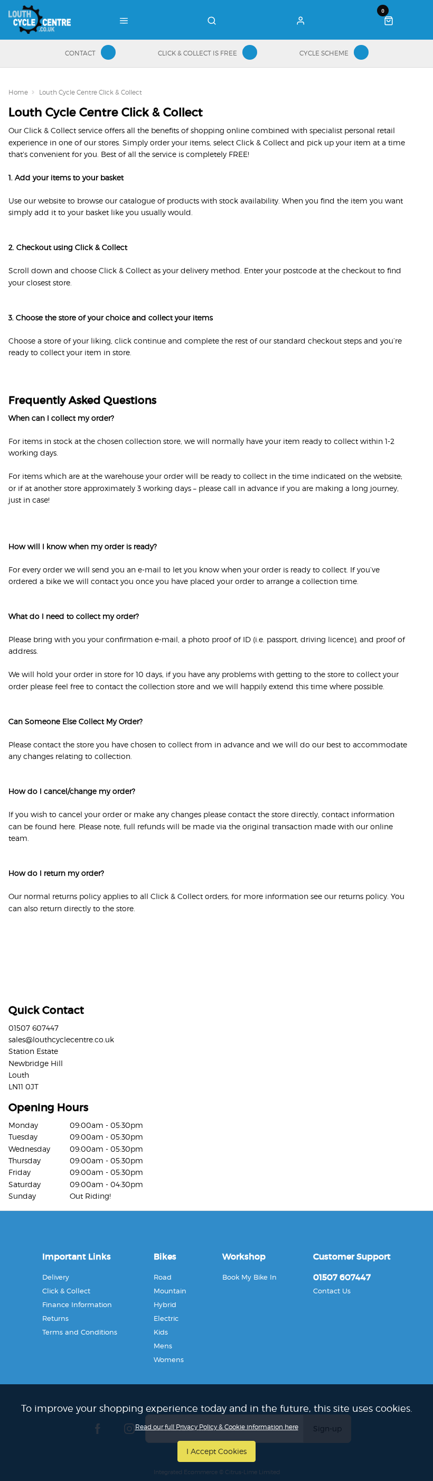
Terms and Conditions (79, 1332)
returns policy (362, 896)
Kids (161, 1332)
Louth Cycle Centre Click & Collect (90, 92)
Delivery (55, 1277)
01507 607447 (342, 1277)
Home (18, 92)
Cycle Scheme (324, 53)
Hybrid (165, 1304)
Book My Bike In (249, 1277)
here (67, 826)
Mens (163, 1345)
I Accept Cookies (216, 1451)
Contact (80, 53)
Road (163, 1277)
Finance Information (77, 1304)
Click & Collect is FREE (197, 53)
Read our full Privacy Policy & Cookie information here (216, 1427)
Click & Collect (66, 1290)
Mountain (170, 1290)
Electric (166, 1318)
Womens (169, 1359)
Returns (55, 1318)
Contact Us (332, 1290)
